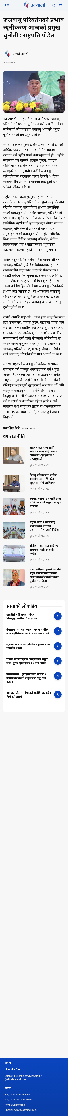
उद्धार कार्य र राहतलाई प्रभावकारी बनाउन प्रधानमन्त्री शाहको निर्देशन (45, 526)
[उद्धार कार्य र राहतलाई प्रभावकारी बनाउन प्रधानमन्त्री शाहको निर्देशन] (14, 530)
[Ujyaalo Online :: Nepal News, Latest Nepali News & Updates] (34, 4)
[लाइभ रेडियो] (60, 5)
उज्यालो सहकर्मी (20, 54)
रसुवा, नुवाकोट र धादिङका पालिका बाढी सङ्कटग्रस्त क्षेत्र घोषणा (45, 503)
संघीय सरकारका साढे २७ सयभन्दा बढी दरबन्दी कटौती (44, 550)
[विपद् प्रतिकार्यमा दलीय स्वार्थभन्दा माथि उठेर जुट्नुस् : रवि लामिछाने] (14, 483)
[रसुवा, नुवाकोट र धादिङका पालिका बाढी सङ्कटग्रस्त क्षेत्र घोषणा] (14, 506)
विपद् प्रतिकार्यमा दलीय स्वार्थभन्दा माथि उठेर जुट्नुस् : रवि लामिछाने (43, 479)
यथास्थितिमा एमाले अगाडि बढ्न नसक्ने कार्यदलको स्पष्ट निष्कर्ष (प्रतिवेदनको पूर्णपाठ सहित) (45, 575)
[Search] (54, 6)
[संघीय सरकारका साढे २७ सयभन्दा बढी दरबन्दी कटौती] (14, 553)
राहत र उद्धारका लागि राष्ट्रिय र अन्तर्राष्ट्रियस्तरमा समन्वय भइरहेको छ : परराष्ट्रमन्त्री (44, 453)
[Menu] (8, 4)
